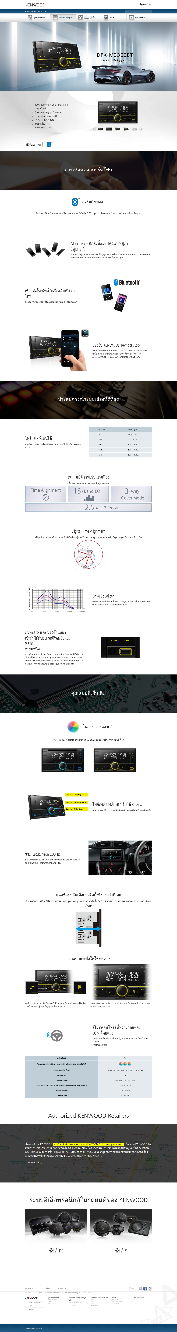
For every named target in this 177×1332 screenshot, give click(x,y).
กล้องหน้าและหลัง (117, 1302)
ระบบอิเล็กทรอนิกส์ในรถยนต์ (53, 1293)
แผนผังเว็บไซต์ (47, 1288)
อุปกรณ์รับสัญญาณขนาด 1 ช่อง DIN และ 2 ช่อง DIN (63, 18)
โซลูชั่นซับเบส (94, 1305)
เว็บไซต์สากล (61, 1288)
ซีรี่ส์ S (92, 1303)
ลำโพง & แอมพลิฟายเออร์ (88, 18)
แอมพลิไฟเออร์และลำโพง (99, 1298)
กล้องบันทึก (115, 1300)
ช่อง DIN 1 (72, 1304)
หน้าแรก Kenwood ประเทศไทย (33, 1293)
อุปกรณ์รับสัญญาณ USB (75, 1302)
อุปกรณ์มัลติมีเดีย (53, 1298)
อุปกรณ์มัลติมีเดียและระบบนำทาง (37, 18)
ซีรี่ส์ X (92, 1300)
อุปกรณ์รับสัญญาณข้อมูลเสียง (73, 1293)
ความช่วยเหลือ (139, 18)
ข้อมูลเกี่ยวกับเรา (30, 1288)
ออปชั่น (50, 1302)
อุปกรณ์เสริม (51, 1303)
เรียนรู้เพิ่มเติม (100, 1045)
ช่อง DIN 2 (72, 1306)
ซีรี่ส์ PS (93, 1302)
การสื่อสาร (31, 1310)
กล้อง (114, 18)
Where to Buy (35, 1162)
